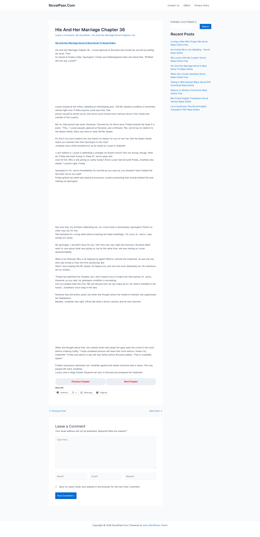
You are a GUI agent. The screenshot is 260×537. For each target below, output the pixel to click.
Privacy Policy (202, 5)
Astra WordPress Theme (155, 525)
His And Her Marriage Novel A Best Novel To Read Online (85, 43)
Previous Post (57, 411)
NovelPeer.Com (62, 5)
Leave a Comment (64, 35)
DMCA (187, 5)
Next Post (155, 411)
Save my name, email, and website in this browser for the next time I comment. (99, 486)
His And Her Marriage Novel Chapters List (113, 35)
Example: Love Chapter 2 (184, 21)
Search (205, 26)
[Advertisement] (105, 85)
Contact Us (173, 5)
